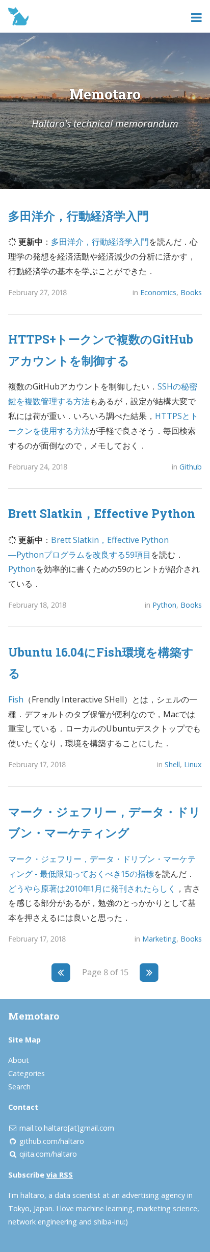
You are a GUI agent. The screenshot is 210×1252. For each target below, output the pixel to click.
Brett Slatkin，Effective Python (101, 513)
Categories (26, 1073)
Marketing (159, 939)
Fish (15, 699)
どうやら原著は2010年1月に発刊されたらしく (92, 888)
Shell (172, 764)
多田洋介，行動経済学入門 (78, 215)
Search (19, 1086)
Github (190, 467)
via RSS (59, 1175)
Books (191, 292)
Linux (193, 764)
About (18, 1060)
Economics (158, 292)
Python (22, 569)
